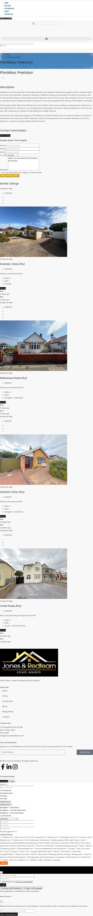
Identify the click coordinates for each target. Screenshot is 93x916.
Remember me (9, 882)
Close (12, 781)
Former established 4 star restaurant (50, 848)
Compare (4, 781)
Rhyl (1, 291)
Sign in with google (34, 888)
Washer (34, 860)
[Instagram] (15, 767)
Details (3, 288)
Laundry (14, 851)
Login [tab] (7, 868)
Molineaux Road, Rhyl (13, 378)
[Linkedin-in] (9, 767)
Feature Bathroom (25, 848)
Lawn (22, 851)
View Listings (5, 135)
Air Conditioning (32, 840)
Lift (27, 851)
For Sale (8, 5)
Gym (7, 851)
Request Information (9, 175)
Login (3, 885)
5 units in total (84, 837)
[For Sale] (7, 798)
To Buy (3, 188)
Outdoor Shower (22, 854)
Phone (2, 149)
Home (6, 3)
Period (34, 854)
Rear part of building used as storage (54, 854)
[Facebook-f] (3, 767)
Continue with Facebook (11, 888)
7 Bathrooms (17, 840)
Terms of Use (36, 172)
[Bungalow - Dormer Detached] (13, 810)
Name (2, 145)
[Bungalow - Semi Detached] (13, 813)
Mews (56, 851)
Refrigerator (77, 854)
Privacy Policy (7, 711)
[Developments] (7, 793)
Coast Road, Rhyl (10, 606)
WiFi (40, 860)
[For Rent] (7, 796)
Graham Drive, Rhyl (12, 492)
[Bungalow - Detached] (13, 807)
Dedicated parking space (66, 846)
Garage (71, 848)
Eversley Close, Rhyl (12, 264)
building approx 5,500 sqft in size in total (67, 840)
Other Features (6, 834)
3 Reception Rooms (68, 837)
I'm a (2, 155)
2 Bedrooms (7, 837)
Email (2, 152)
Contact (5, 717)
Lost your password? (24, 882)
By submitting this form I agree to (21, 172)
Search (4, 863)
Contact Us (9, 14)
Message (4, 169)
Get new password (9, 914)
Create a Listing (6, 18)
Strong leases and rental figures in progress (46, 857)
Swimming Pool (72, 857)
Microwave (65, 851)
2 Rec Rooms (20, 837)
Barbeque (45, 840)
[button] (46, 39)
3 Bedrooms (53, 837)
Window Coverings (52, 860)
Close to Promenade (45, 846)
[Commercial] (7, 790)
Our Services (9, 8)
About (7, 11)
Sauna (87, 854)
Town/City (85, 857)
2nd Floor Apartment (36, 837)
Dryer (82, 846)
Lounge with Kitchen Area (41, 851)
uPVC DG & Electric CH (19, 860)
